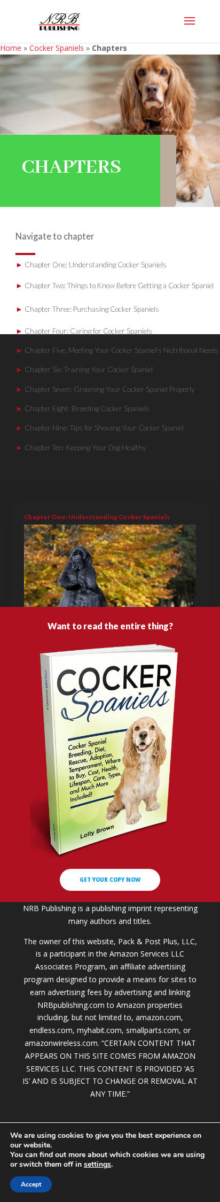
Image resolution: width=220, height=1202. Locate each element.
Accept (31, 1184)
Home (10, 48)
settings (97, 1164)
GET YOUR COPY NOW (110, 879)
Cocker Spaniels (56, 48)
